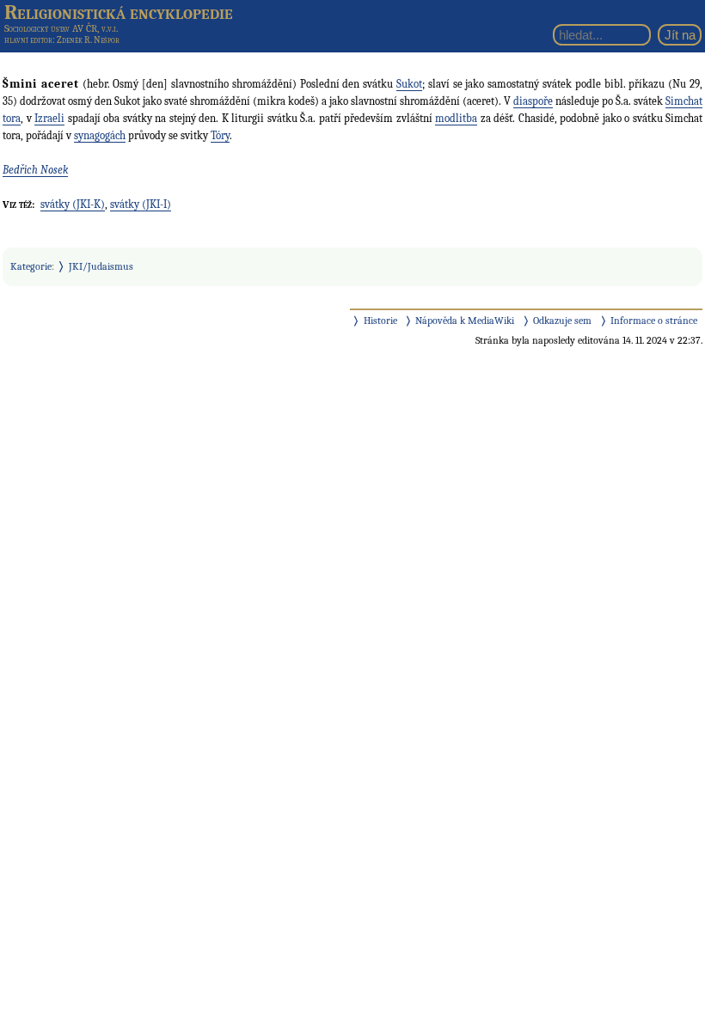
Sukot (409, 83)
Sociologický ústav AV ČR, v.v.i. (61, 28)
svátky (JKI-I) (140, 204)
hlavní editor (28, 40)
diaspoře (533, 101)
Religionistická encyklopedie (118, 12)
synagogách (100, 135)
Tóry (220, 135)
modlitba (456, 118)
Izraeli (49, 118)
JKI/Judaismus (101, 266)
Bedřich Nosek (35, 169)
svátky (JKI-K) (72, 204)
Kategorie (31, 266)
